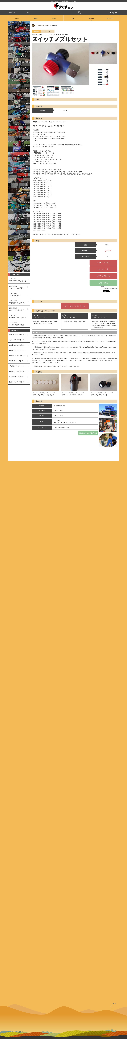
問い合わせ (110, 18)
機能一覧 (91, 18)
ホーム (17, 18)
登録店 (54, 18)
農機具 (36, 18)
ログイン (115, 13)
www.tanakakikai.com (61, 427)
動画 (72, 18)
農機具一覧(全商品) (43, 25)
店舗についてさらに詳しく (88, 433)
